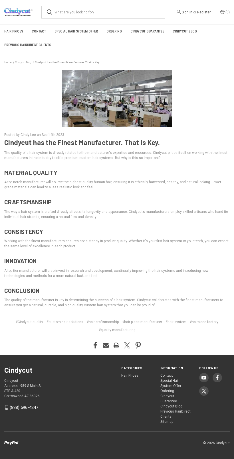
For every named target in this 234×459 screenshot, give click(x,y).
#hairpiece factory (204, 322)
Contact (39, 31)
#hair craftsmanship (103, 322)
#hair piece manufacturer (142, 322)
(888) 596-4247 (24, 407)
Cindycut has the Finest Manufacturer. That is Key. (82, 142)
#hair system (176, 322)
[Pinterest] (138, 345)
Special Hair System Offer (76, 31)
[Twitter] (127, 345)
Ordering (114, 31)
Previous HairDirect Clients (27, 45)
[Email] (106, 345)
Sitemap (166, 422)
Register (204, 12)
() (227, 12)
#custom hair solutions (65, 322)
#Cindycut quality (29, 322)
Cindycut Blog (185, 31)
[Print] (116, 345)
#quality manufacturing (117, 330)
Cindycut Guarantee (147, 31)
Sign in (187, 12)
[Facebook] (95, 345)
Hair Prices (13, 31)
